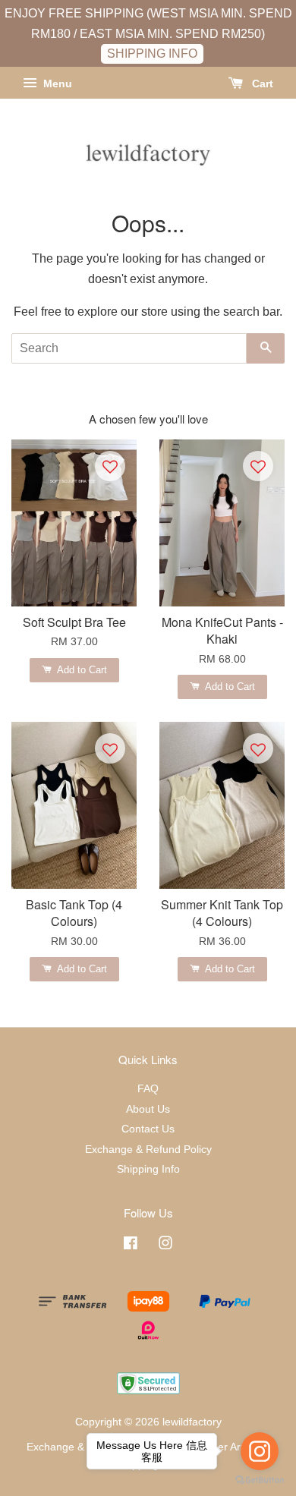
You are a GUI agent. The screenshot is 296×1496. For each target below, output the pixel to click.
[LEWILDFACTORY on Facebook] (130, 1246)
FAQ (148, 1088)
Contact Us (148, 1129)
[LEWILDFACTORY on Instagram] (165, 1246)
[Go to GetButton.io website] (259, 1480)
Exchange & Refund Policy (148, 1149)
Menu (56, 83)
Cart (261, 83)
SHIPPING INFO (152, 53)
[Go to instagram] (260, 1451)
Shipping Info (148, 1169)
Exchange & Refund (74, 1447)
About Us (148, 1109)
